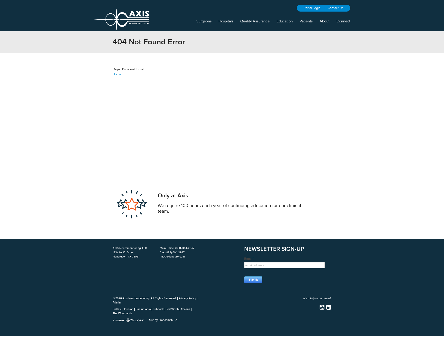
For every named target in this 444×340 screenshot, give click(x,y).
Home (117, 74)
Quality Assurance (255, 21)
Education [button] (285, 21)
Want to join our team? (317, 298)
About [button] (325, 21)
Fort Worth (172, 309)
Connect (343, 21)
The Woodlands (123, 313)
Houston (128, 309)
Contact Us (335, 8)
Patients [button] (306, 21)
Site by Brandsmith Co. (163, 320)
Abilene (185, 309)
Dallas (117, 309)
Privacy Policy (187, 298)
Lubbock (158, 309)
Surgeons (204, 21)
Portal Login (312, 8)
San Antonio (143, 309)
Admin (117, 302)
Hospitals (226, 21)
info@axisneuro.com (172, 256)
